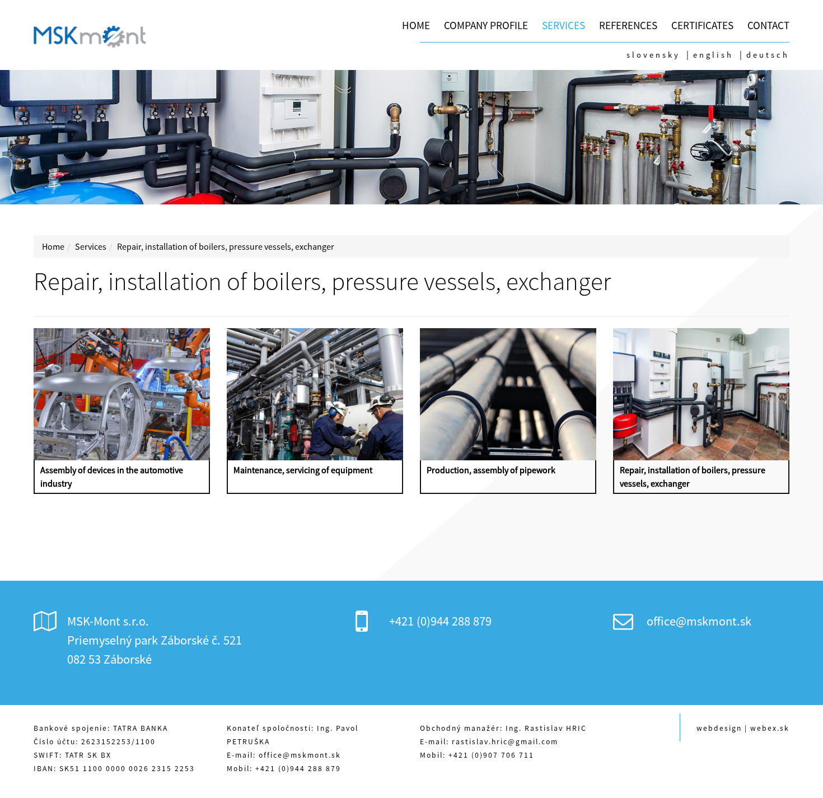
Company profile (486, 25)
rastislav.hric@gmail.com (505, 741)
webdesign (719, 728)
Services (563, 25)
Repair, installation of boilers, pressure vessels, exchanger (225, 246)
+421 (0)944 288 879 (440, 621)
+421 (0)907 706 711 (491, 755)
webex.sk (769, 728)
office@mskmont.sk (699, 621)
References (628, 25)
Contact (768, 25)
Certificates (702, 25)
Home (416, 25)
